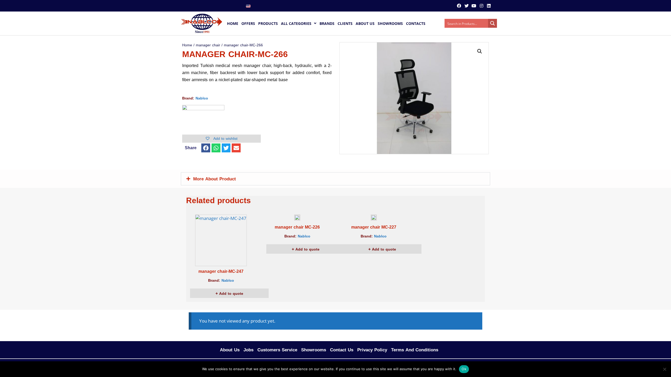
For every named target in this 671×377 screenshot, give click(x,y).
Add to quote (230, 293)
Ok (464, 369)
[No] (664, 369)
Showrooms (313, 350)
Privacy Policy (372, 350)
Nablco (202, 98)
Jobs (248, 350)
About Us (230, 350)
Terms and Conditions (414, 350)
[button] (205, 147)
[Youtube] (474, 6)
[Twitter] (466, 6)
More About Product (214, 179)
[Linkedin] (489, 6)
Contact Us (341, 350)
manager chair (208, 45)
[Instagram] (481, 6)
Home (187, 45)
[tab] (335, 179)
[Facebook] (459, 6)
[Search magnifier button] (492, 23)
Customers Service (277, 350)
